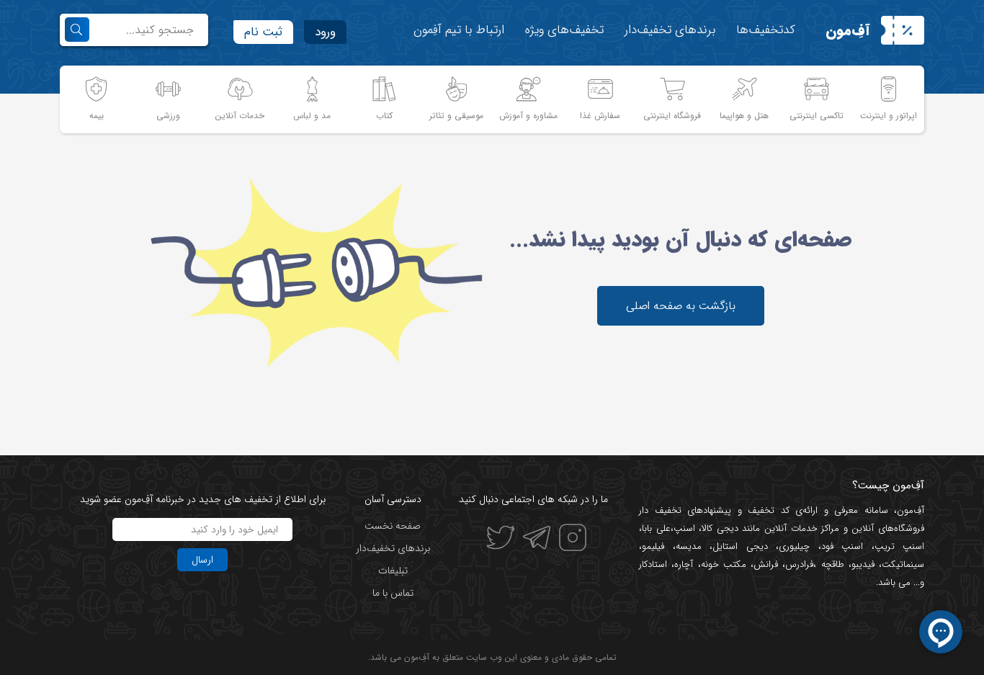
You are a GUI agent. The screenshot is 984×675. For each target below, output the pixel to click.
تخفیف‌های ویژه (564, 30)
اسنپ (684, 528)
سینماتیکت (903, 564)
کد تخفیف (769, 510)
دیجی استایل (740, 546)
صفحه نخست (392, 526)
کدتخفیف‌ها (765, 30)
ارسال (202, 560)
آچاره (683, 564)
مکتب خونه (723, 564)
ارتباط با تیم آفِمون (458, 30)
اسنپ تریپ (900, 546)
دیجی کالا (720, 528)
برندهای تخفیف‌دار (670, 30)
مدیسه (689, 546)
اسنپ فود (842, 546)
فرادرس (799, 564)
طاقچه (830, 564)
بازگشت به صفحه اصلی (680, 306)
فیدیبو (863, 564)
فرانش (765, 564)
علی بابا (656, 528)
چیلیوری (794, 546)
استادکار (653, 564)
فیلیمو (653, 546)
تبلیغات (393, 570)
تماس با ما (392, 593)
